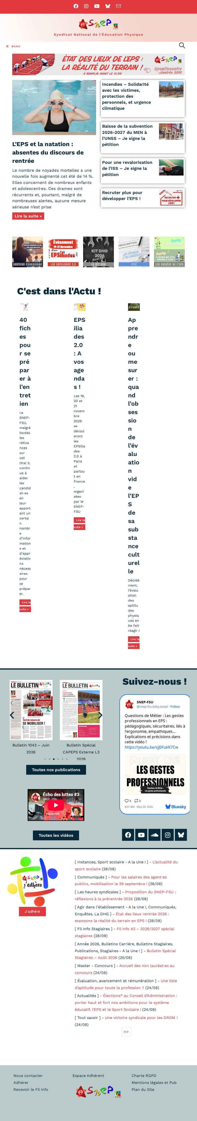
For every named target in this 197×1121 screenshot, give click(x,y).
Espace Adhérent (88, 1075)
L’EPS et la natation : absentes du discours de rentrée (48, 152)
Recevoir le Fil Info (30, 1089)
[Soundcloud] (154, 835)
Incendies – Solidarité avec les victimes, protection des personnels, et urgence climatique (126, 96)
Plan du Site (143, 1089)
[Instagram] (168, 835)
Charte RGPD (144, 1075)
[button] (12, 715)
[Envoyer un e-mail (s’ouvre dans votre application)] (118, 6)
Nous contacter (28, 1075)
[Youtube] (141, 835)
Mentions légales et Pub (154, 1082)
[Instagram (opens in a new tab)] (86, 6)
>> (126, 1031)
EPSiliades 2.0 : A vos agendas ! (79, 353)
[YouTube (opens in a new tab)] (97, 6)
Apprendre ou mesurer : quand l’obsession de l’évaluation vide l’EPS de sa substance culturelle (134, 445)
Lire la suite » (28, 216)
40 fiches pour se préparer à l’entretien (25, 361)
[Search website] (182, 46)
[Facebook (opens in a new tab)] (77, 6)
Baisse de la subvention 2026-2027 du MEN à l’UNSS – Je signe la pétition (127, 135)
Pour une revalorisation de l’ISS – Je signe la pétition (127, 168)
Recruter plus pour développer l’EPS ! (122, 195)
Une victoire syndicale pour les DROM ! (141, 1017)
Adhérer (21, 1082)
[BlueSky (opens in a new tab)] (108, 6)
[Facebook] (128, 835)
